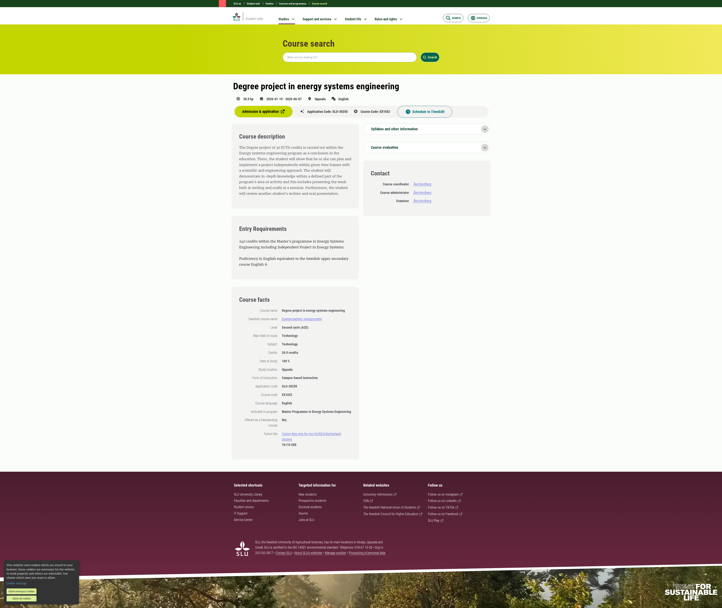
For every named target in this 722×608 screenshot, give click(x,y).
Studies (269, 3)
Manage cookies (335, 553)
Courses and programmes (292, 3)
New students (308, 494)
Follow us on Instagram (443, 494)
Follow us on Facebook (443, 514)
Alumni (303, 513)
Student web (253, 3)
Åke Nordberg (422, 184)
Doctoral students (310, 507)
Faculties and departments (251, 501)
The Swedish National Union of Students (389, 507)
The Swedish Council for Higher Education (390, 514)
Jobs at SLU (306, 520)
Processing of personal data (367, 553)
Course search (319, 3)
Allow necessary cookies (21, 591)
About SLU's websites (308, 553)
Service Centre (243, 520)
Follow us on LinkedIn (442, 501)
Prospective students (312, 501)
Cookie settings (17, 583)
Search (432, 57)
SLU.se (237, 3)
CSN (366, 501)
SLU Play (433, 520)
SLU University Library (248, 494)
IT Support (240, 513)
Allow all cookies (21, 598)
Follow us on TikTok (441, 507)
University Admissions (378, 494)
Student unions (244, 507)
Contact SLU (284, 553)
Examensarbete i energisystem (302, 319)
